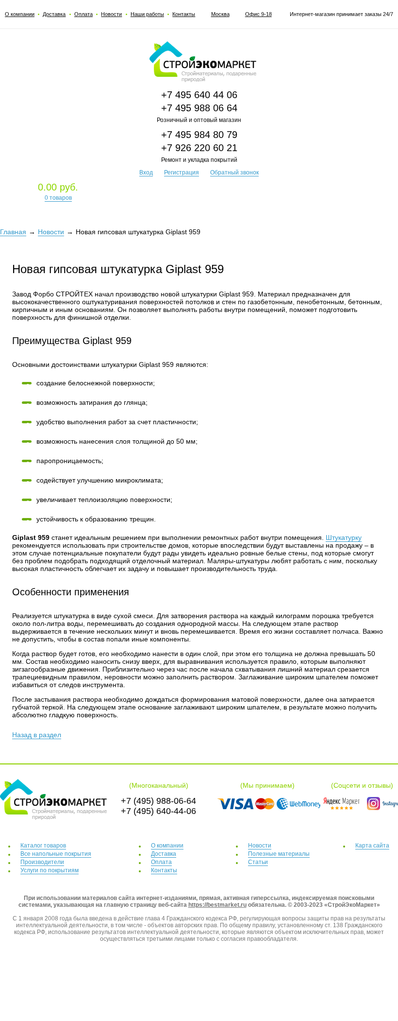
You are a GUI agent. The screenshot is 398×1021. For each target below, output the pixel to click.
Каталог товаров (43, 845)
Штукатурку (344, 537)
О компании (19, 14)
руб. (58, 191)
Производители (42, 862)
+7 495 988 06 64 (199, 108)
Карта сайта (372, 845)
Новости (111, 14)
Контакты (183, 14)
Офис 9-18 (258, 14)
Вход (146, 172)
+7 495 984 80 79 (199, 134)
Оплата (83, 14)
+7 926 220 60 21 (199, 147)
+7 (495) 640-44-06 (158, 811)
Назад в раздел (36, 735)
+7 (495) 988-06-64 (158, 801)
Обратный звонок (234, 172)
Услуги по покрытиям (49, 870)
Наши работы (147, 14)
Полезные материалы (279, 853)
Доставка (54, 14)
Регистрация (181, 172)
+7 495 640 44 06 (199, 94)
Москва (220, 14)
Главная (13, 232)
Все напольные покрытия (55, 853)
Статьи (258, 862)
